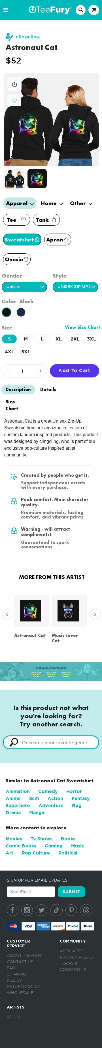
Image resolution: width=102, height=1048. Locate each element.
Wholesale (20, 993)
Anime (13, 798)
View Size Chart (82, 327)
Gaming (54, 846)
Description (18, 389)
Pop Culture (36, 853)
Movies (14, 839)
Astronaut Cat (30, 635)
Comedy (48, 791)
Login (13, 1017)
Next (93, 614)
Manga (36, 813)
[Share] (14, 90)
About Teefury (24, 956)
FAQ (11, 968)
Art (9, 853)
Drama (13, 813)
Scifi (34, 798)
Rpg (77, 805)
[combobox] (51, 742)
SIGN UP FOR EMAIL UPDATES (37, 880)
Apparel (17, 203)
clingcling (28, 36)
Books (68, 839)
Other (78, 203)
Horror (74, 791)
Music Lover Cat (65, 638)
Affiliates (71, 951)
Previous (5, 614)
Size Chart (12, 405)
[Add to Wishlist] (14, 101)
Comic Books (21, 846)
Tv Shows (41, 839)
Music (77, 846)
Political (67, 853)
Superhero (18, 805)
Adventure (51, 805)
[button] (14, 100)
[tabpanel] (51, 119)
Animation (18, 791)
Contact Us (20, 962)
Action (55, 798)
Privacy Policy (77, 957)
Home (49, 203)
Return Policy (23, 987)
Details (48, 389)
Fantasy (81, 798)
